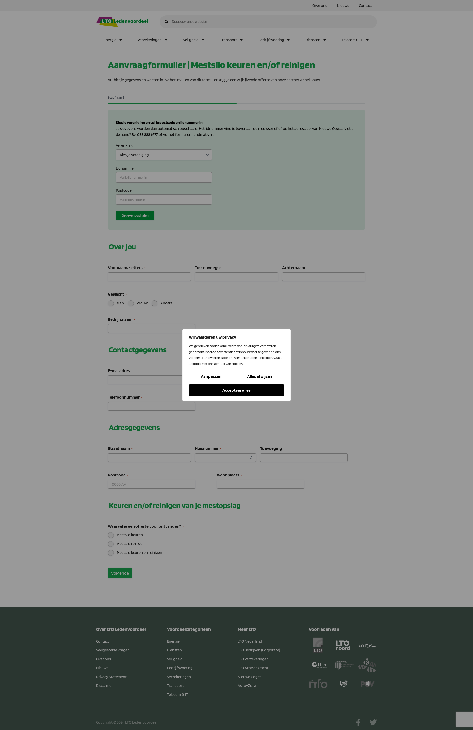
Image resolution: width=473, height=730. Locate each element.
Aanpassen (211, 376)
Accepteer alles (236, 390)
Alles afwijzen (259, 376)
